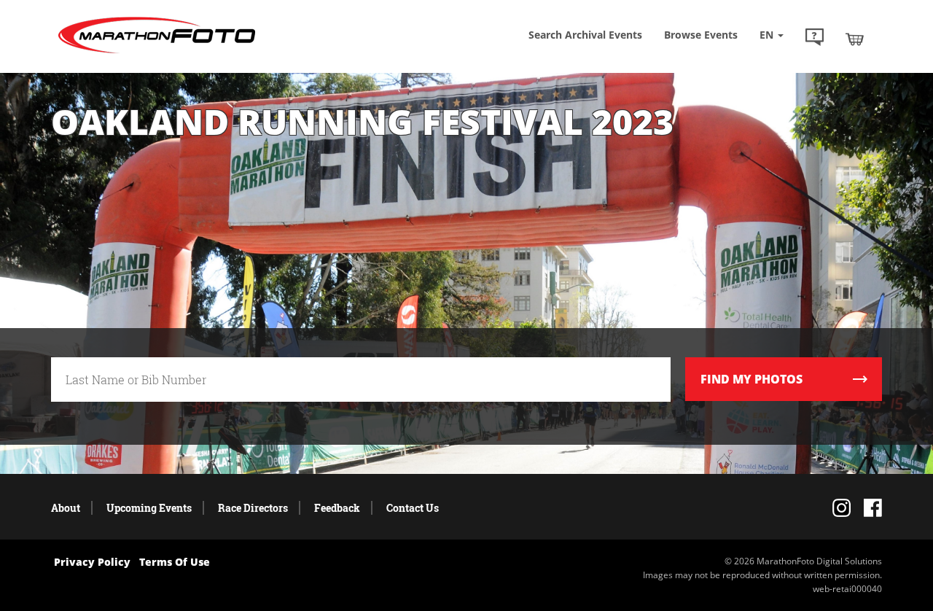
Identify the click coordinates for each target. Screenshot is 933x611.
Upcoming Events (149, 508)
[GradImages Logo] (156, 54)
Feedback (337, 508)
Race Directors (253, 508)
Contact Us (412, 508)
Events (701, 35)
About (65, 508)
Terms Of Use (174, 562)
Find (751, 379)
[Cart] (855, 38)
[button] (815, 38)
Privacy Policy (92, 562)
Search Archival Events (585, 35)
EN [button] (768, 35)
